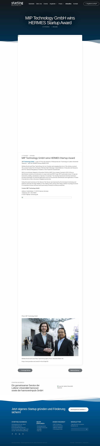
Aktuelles (39, 429)
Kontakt (72, 442)
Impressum (85, 442)
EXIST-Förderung (57, 424)
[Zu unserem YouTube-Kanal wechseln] (23, 434)
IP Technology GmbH (28, 161)
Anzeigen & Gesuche (42, 427)
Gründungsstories (41, 426)
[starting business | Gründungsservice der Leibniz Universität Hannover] (17, 3)
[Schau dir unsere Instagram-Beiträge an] (16, 434)
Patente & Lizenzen (58, 426)
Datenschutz (78, 442)
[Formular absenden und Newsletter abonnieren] (86, 429)
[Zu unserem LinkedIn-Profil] (19, 434)
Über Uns (39, 430)
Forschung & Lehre (57, 429)
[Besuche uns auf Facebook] (12, 434)
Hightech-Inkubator (58, 427)
